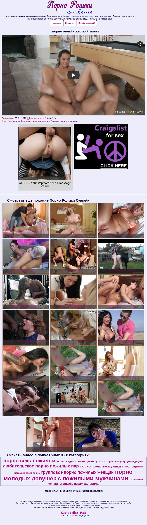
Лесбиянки (14, 121)
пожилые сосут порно (27, 473)
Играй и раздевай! (87, 23)
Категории (56, 23)
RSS (83, 512)
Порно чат (69, 23)
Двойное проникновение (35, 121)
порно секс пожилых (29, 460)
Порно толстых (68, 121)
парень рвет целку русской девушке (125, 461)
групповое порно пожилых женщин (77, 472)
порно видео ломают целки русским (81, 461)
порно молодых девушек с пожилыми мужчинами (68, 475)
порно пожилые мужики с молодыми (111, 466)
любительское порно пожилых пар (41, 466)
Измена (55, 121)
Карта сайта (69, 512)
